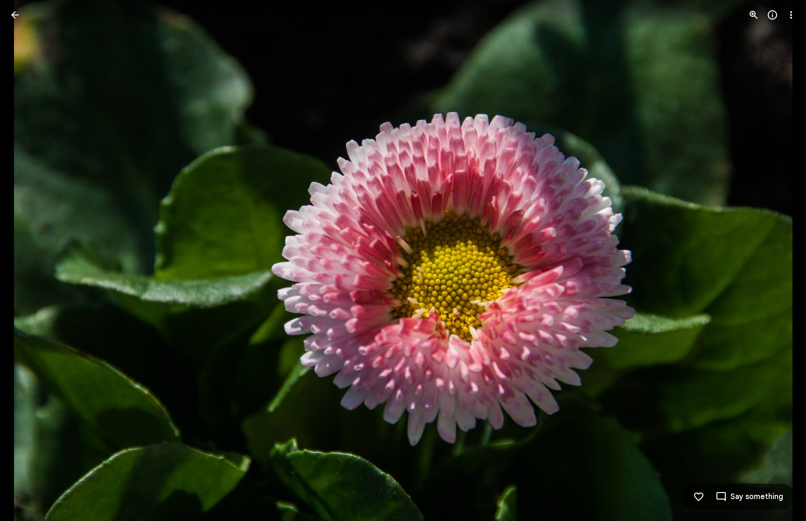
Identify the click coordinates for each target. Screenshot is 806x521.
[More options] (791, 15)
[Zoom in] (753, 15)
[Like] (698, 496)
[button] (26, 261)
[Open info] (772, 15)
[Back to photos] (15, 15)
